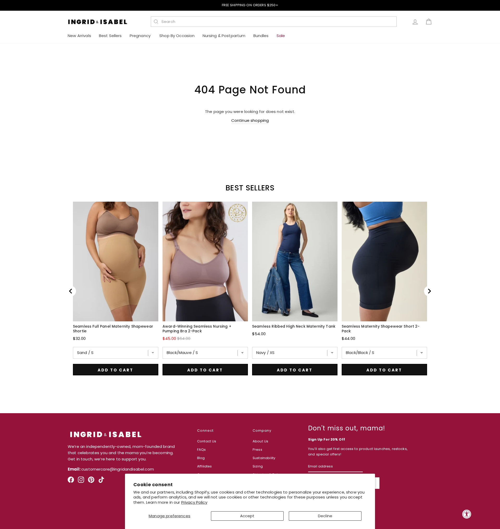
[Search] (156, 21)
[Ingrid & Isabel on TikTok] (101, 481)
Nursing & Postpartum (224, 35)
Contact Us (206, 441)
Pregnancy (141, 35)
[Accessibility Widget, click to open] (467, 514)
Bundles (261, 35)
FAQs (201, 449)
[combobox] (276, 21)
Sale (281, 35)
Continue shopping (250, 120)
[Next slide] (429, 291)
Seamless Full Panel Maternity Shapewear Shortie (113, 328)
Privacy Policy (194, 502)
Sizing (258, 466)
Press (257, 449)
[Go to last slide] (71, 291)
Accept (247, 516)
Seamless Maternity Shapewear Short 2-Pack (381, 328)
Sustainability (264, 457)
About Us (260, 441)
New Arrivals (79, 35)
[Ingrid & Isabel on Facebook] (71, 481)
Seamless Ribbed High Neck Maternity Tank (293, 326)
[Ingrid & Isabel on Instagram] (81, 481)
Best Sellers (110, 35)
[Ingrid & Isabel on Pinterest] (91, 481)
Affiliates (204, 466)
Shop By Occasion (177, 35)
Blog (201, 457)
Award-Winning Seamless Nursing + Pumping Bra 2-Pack (196, 328)
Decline (325, 516)
